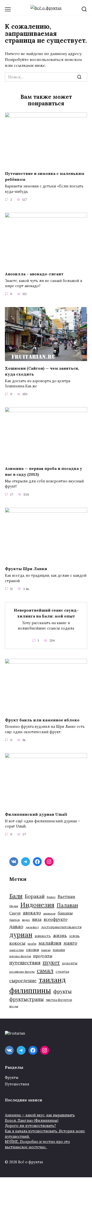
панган (46, 950)
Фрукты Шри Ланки (26, 568)
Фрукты (11, 1077)
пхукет (51, 962)
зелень (74, 936)
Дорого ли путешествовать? (30, 1125)
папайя (59, 950)
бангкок (14, 920)
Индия (13, 906)
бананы (65, 913)
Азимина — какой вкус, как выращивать (40, 1115)
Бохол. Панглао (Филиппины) (31, 1120)
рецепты (70, 963)
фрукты (62, 991)
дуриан (20, 935)
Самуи (15, 913)
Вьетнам (66, 896)
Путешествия (17, 1084)
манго (70, 943)
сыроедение (23, 980)
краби (32, 943)
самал (45, 970)
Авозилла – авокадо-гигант (34, 273)
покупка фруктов (20, 956)
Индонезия (37, 905)
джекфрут (32, 927)
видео (26, 920)
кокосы (17, 943)
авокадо (32, 913)
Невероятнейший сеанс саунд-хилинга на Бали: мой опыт (46, 613)
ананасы (49, 913)
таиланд (52, 979)
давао (16, 926)
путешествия (24, 962)
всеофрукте (55, 919)
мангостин (16, 950)
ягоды (13, 1006)
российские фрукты (22, 971)
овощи (32, 949)
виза (36, 919)
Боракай (35, 896)
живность (43, 936)
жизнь (60, 935)
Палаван (67, 905)
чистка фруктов (59, 1000)
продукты (42, 955)
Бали (16, 896)
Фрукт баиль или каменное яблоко (42, 719)
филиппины (30, 990)
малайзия (50, 943)
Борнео (51, 897)
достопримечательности (61, 927)
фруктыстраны (26, 999)
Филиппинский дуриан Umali (36, 814)
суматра (62, 971)
